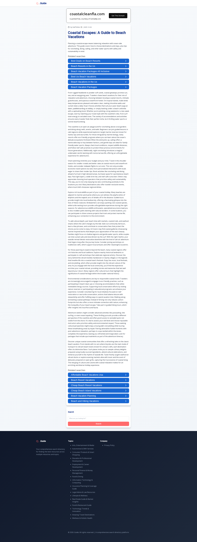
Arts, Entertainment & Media (83, 445)
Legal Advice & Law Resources (83, 492)
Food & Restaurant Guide (81, 505)
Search (98, 424)
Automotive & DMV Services (83, 449)
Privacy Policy (109, 445)
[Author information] (81, 27)
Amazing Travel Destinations (83, 515)
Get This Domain (118, 16)
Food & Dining (77, 476)
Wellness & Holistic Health (82, 518)
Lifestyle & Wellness (80, 495)
